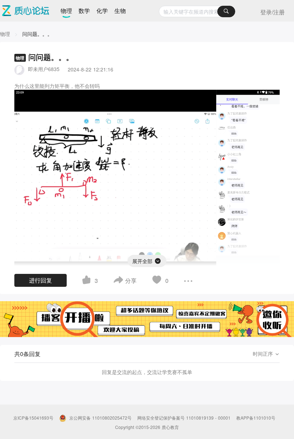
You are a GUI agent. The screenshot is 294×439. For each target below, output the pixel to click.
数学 (84, 10)
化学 (102, 10)
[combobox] (197, 11)
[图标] (158, 260)
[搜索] (226, 11)
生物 (120, 10)
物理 (66, 10)
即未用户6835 (44, 69)
